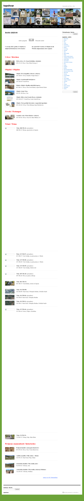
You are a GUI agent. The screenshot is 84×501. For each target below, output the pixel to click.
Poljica (65, 65)
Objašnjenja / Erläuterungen (50, 26)
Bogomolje (66, 38)
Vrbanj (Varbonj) (67, 79)
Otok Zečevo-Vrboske (68, 62)
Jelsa (65, 51)
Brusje (65, 40)
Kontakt (70, 26)
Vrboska (65, 81)
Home (65, 26)
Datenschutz (76, 26)
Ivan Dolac (66, 49)
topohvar (8, 5)
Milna (65, 54)
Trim (41, 26)
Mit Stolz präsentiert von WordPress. (71, 492)
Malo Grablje (66, 53)
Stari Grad (66, 72)
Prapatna (65, 66)
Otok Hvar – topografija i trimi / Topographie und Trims (18, 26)
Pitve (65, 63)
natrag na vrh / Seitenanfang (50, 477)
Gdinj (65, 43)
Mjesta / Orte (36, 26)
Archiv (60, 26)
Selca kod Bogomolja (68, 69)
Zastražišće (66, 87)
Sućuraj (65, 74)
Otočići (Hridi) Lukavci (68, 56)
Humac (65, 47)
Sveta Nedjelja (66, 75)
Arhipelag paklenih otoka (69, 57)
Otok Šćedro (66, 60)
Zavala (65, 88)
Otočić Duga (66, 59)
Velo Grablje (66, 78)
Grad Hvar (66, 44)
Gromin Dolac (66, 46)
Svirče (65, 77)
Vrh (64, 82)
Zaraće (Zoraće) (67, 85)
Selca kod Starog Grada (68, 71)
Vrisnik (65, 84)
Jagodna (65, 50)
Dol (64, 41)
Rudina (65, 68)
